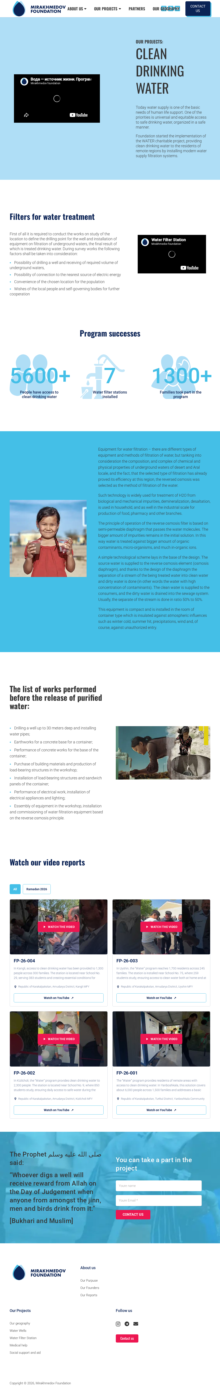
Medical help (18, 1345)
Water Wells (18, 1331)
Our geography (20, 1323)
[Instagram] (118, 1324)
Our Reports (88, 1295)
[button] (84, 8)
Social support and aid (25, 1353)
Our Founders (89, 1288)
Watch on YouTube (59, 998)
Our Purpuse (89, 1280)
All (15, 889)
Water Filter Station (23, 1338)
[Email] (135, 1323)
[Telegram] (127, 1323)
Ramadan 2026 (36, 889)
